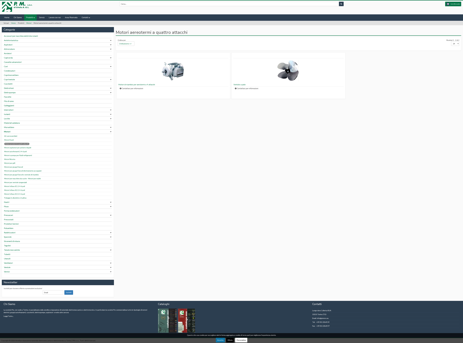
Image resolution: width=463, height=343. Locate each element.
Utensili (7, 258)
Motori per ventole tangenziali (15, 182)
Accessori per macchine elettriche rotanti (21, 36)
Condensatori (9, 71)
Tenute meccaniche (12, 250)
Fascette (7, 97)
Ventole (7, 267)
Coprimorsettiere (11, 75)
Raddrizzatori (9, 232)
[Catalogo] (167, 320)
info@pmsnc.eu (323, 318)
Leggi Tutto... (9, 316)
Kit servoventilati (10, 136)
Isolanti (7, 114)
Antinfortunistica (11, 40)
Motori (28, 23)
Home (6, 17)
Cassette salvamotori (13, 62)
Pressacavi (8, 215)
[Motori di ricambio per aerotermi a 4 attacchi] (173, 71)
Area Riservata (71, 17)
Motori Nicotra (9, 159)
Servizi (41, 17)
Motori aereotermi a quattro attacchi (17, 144)
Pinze (6, 206)
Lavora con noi (55, 17)
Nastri (6, 202)
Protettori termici (11, 224)
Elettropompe (10, 92)
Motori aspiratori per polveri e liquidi (17, 148)
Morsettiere (9, 127)
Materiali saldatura (12, 123)
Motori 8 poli (9, 140)
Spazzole (7, 237)
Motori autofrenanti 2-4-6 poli (15, 151)
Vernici (7, 271)
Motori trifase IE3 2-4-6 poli (14, 194)
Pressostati (8, 219)
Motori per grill (9, 163)
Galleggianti (9, 105)
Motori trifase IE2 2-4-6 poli (14, 190)
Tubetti (7, 254)
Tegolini (7, 245)
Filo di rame (9, 101)
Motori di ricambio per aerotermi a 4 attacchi (136, 84)
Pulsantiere (8, 228)
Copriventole (9, 79)
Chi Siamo (18, 17)
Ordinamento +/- (125, 44)
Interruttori (8, 110)
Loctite (7, 118)
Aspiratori (8, 44)
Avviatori (8, 53)
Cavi (6, 66)
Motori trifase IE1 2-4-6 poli (14, 186)
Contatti (85, 17)
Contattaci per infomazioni (132, 88)
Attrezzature (9, 49)
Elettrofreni (9, 88)
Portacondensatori (12, 211)
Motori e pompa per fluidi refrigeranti (18, 155)
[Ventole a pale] (288, 71)
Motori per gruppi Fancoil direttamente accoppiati (22, 171)
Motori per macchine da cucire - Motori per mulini (22, 178)
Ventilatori (8, 263)
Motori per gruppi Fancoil (13, 167)
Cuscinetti (8, 84)
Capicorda (8, 58)
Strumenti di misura (12, 241)
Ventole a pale (239, 84)
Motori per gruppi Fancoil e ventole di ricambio (21, 175)
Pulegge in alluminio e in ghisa (15, 198)
